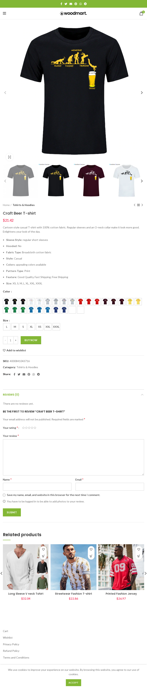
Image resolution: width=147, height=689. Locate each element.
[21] (31, 310)
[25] (64, 310)
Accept (74, 682)
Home (6, 205)
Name (7, 479)
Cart (5, 631)
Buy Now (30, 340)
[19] (15, 310)
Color (7, 291)
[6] (48, 302)
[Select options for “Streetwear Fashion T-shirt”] (91, 556)
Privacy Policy (11, 644)
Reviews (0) (11, 395)
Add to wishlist (16, 350)
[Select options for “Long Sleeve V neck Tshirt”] (43, 556)
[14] (113, 302)
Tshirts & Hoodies (24, 205)
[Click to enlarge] (9, 157)
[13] (105, 302)
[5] (39, 302)
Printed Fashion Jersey (121, 594)
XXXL (56, 326)
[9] (72, 302)
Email (79, 479)
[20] (23, 310)
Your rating (10, 427)
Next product (142, 205)
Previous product (134, 205)
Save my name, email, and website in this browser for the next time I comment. (53, 494)
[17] (138, 302)
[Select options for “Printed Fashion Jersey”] (139, 556)
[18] (6, 310)
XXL (48, 326)
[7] (56, 302)
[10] (81, 302)
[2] (15, 302)
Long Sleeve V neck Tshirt (25, 594)
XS (39, 326)
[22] (39, 310)
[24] (56, 310)
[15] (122, 302)
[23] (48, 310)
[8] (64, 302)
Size (6, 320)
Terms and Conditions (16, 657)
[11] (89, 302)
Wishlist (8, 637)
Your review (11, 435)
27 (81, 310)
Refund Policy (11, 650)
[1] (6, 302)
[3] (23, 302)
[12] (97, 302)
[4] (31, 302)
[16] (130, 302)
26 (72, 310)
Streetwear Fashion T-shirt (73, 594)
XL (31, 326)
